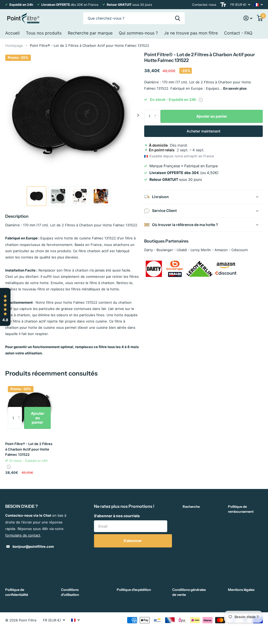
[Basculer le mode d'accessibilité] (223, 4)
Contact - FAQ (238, 33)
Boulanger (165, 250)
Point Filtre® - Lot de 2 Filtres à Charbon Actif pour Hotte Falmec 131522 (28, 449)
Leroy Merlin (201, 250)
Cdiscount (239, 250)
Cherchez (177, 18)
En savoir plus (235, 88)
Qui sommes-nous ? (138, 33)
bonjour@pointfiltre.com (33, 546)
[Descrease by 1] (156, 120)
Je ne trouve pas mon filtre (191, 33)
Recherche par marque (90, 33)
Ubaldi (182, 250)
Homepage (14, 45)
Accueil (12, 33)
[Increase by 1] (156, 111)
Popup (201, 99)
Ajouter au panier (211, 116)
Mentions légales (241, 589)
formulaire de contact (22, 535)
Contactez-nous (204, 5)
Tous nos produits (44, 33)
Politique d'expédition (134, 589)
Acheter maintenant (203, 131)
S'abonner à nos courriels (117, 516)
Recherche (191, 506)
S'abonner (133, 540)
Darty (148, 250)
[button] (138, 115)
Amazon (221, 250)
